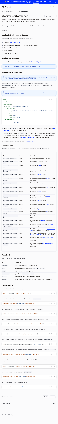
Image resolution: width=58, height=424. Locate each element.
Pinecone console (15, 42)
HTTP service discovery (20, 92)
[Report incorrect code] (49, 99)
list (38, 208)
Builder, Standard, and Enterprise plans (30, 66)
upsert (39, 165)
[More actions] (56, 7)
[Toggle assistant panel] (53, 6)
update (39, 191)
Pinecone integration (36, 62)
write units (42, 216)
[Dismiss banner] (56, 2)
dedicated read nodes (35, 234)
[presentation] (29, 111)
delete (39, 200)
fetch (39, 183)
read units (42, 220)
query (39, 174)
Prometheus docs (29, 141)
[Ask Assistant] (54, 99)
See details (36, 2)
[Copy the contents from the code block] (52, 99)
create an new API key (28, 137)
